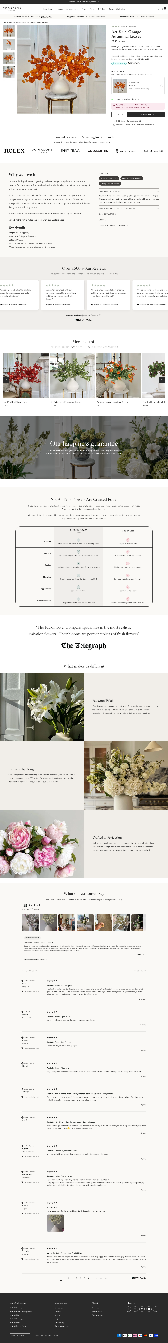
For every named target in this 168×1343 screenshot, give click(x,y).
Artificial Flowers (29, 22)
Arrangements (72, 9)
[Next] (162, 380)
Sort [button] (24, 971)
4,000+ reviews (131, 26)
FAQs (57, 1319)
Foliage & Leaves (42, 22)
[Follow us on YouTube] (148, 1309)
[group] (34, 905)
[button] (30, 922)
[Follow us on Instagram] (135, 1309)
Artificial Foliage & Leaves (131, 178)
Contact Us (59, 1308)
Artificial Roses (15, 1322)
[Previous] (6, 380)
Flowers (59, 9)
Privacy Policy (59, 1322)
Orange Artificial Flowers (110, 183)
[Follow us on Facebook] (128, 1309)
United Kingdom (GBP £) (18, 1335)
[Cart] (163, 9)
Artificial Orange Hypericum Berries (112, 402)
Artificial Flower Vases (18, 1326)
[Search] (154, 9)
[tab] (139, 971)
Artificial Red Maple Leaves (15, 402)
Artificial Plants (15, 1315)
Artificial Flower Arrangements (21, 1311)
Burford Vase (58, 219)
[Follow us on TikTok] (155, 1309)
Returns (57, 1315)
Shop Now (95, 2)
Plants (92, 9)
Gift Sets (101, 9)
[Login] (158, 9)
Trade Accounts (97, 1315)
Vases (84, 9)
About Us (95, 1308)
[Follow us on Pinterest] (142, 1309)
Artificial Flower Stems (109, 178)
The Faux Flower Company (12, 22)
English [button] (139, 954)
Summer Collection (117, 9)
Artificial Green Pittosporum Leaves (66, 402)
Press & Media (97, 1311)
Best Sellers (48, 9)
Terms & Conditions (62, 1326)
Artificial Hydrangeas (17, 1319)
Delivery (57, 1311)
